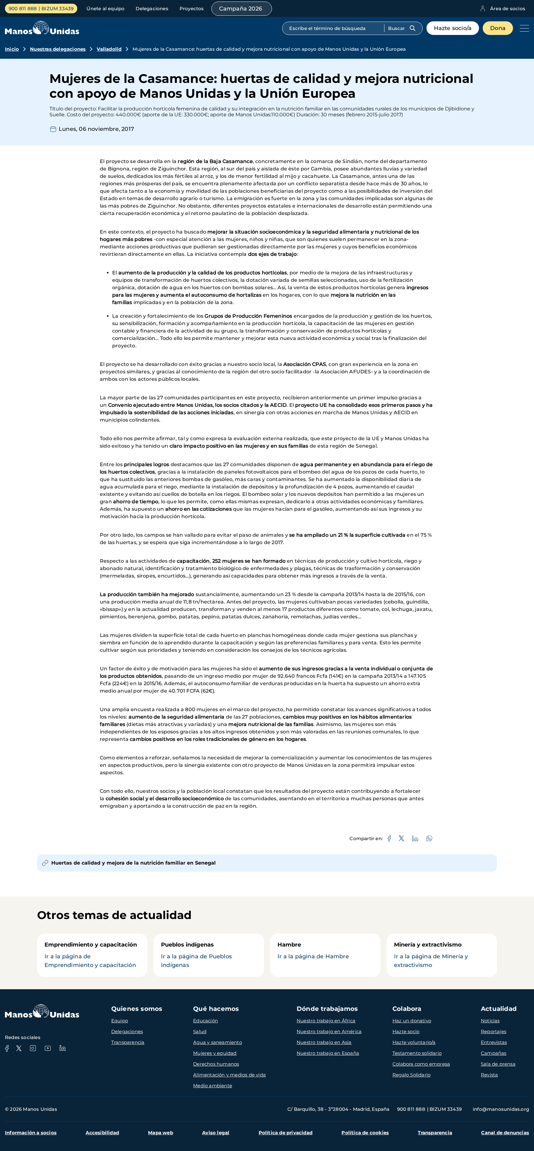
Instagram (32, 1048)
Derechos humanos (216, 1064)
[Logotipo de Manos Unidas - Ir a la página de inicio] (42, 33)
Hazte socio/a (453, 28)
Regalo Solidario (411, 1075)
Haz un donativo (411, 1021)
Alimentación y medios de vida (229, 1075)
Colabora (407, 1008)
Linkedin (62, 1048)
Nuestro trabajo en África (326, 1021)
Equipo (119, 1021)
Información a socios (31, 1133)
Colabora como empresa (421, 1064)
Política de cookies (365, 1133)
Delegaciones (152, 8)
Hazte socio (405, 1031)
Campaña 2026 (240, 8)
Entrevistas (494, 1042)
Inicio (12, 49)
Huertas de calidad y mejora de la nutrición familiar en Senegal (133, 863)
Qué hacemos (216, 1008)
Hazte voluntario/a (414, 1042)
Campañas (493, 1053)
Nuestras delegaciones (58, 49)
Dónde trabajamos (327, 1008)
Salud (199, 1031)
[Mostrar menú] (523, 28)
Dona (498, 28)
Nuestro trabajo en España (328, 1053)
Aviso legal (215, 1133)
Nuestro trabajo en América (329, 1031)
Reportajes (493, 1031)
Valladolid (109, 49)
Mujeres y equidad (214, 1053)
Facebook (7, 1048)
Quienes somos (137, 1008)
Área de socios (507, 8)
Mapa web (160, 1133)
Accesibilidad (102, 1133)
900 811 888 (23, 8)
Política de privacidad (285, 1133)
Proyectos (192, 8)
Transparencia (128, 1042)
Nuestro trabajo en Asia (324, 1042)
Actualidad (499, 1008)
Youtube (47, 1048)
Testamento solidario (417, 1053)
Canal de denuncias (505, 1133)
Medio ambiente (212, 1086)
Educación (205, 1021)
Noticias (490, 1021)
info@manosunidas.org (501, 1109)
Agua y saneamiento (217, 1042)
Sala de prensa (498, 1064)
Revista (489, 1075)
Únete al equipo (106, 8)
